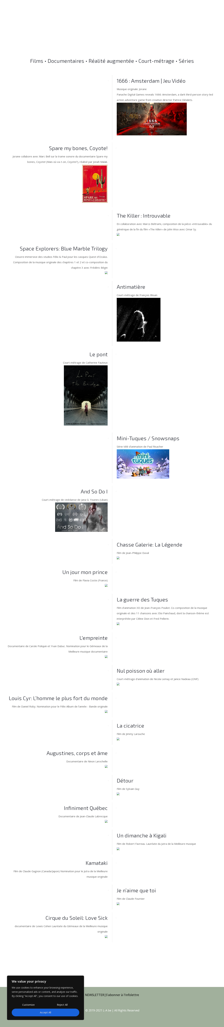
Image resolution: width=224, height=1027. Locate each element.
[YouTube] (106, 1016)
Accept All (45, 1012)
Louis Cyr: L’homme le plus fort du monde (58, 698)
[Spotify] (135, 1016)
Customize (28, 1004)
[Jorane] (32, 14)
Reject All (62, 1004)
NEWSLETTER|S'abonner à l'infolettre (112, 995)
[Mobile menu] (212, 14)
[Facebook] (92, 1016)
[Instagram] (121, 1016)
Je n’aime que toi (136, 890)
